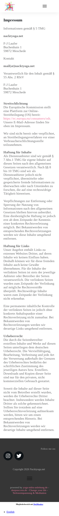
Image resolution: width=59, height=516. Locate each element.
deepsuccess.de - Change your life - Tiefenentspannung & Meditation (29, 491)
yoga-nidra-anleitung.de (35, 487)
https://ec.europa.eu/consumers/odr (26, 118)
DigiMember (38, 504)
